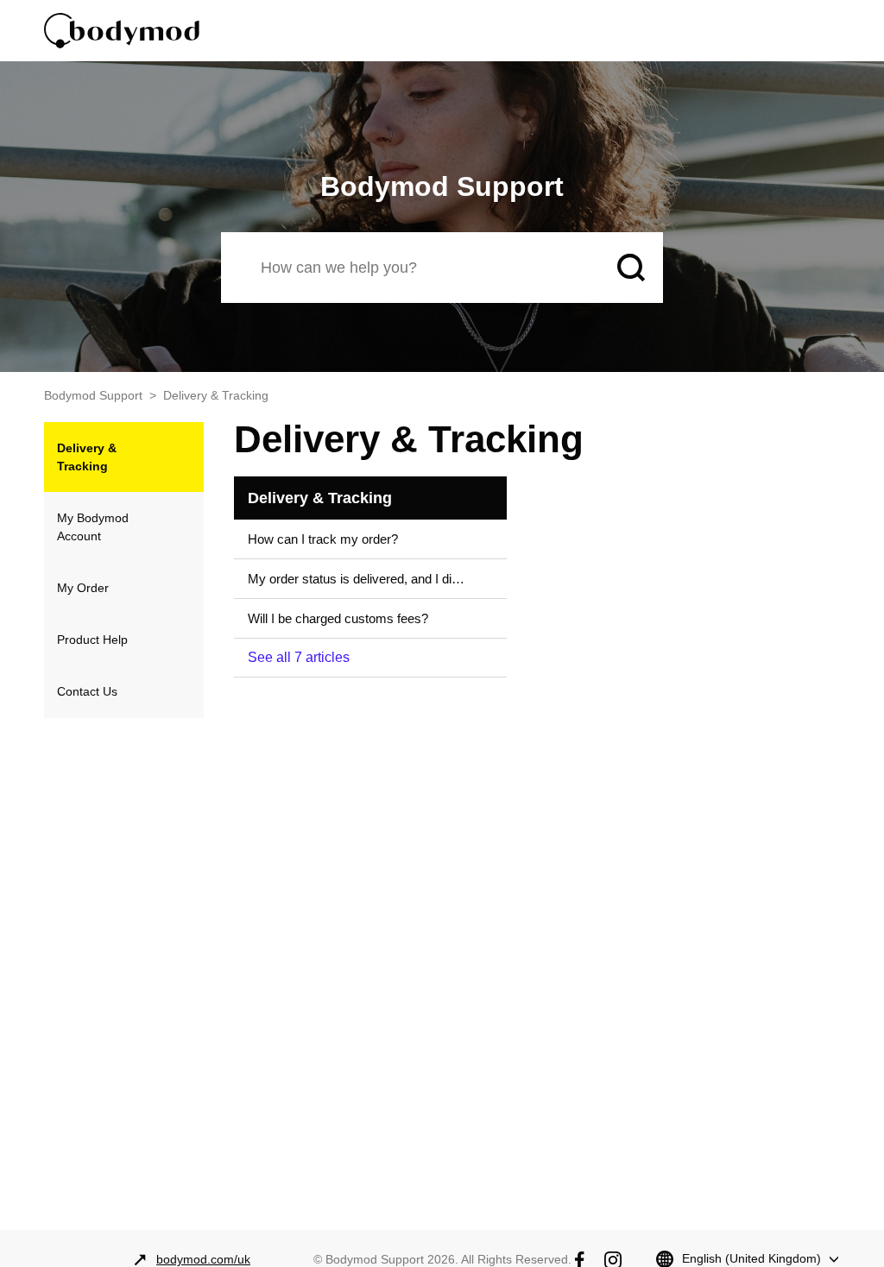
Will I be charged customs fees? (338, 618)
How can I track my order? (323, 539)
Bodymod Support (93, 395)
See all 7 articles (299, 657)
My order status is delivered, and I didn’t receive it (362, 578)
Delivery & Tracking (320, 498)
